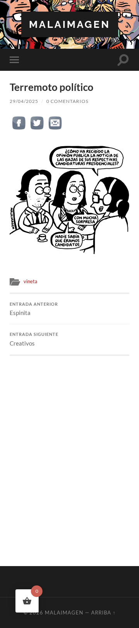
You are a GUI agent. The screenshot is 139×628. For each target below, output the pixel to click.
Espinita (34, 309)
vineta (30, 281)
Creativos (34, 339)
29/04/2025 (24, 101)
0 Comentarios (67, 101)
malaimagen (69, 24)
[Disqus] (69, 452)
